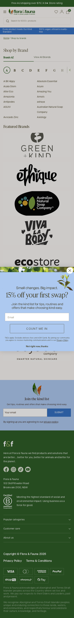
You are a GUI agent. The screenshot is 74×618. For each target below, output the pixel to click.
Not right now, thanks (37, 346)
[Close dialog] (70, 270)
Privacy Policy (62, 340)
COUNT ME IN (36, 328)
